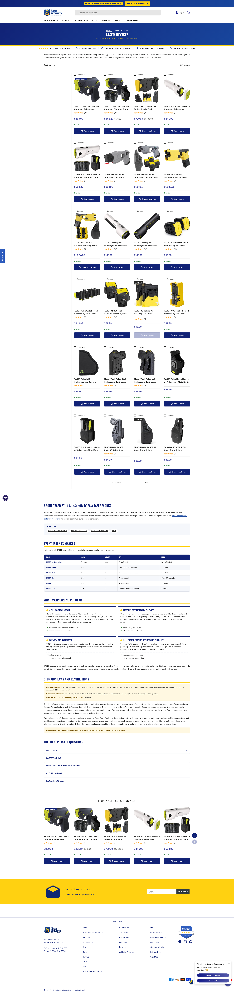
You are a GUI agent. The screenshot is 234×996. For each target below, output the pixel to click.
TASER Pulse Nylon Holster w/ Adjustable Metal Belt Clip (177, 382)
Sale (84, 966)
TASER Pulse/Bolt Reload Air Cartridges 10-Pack (86, 312)
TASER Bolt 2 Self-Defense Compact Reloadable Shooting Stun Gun (177, 109)
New (85, 961)
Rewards (123, 947)
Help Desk (154, 942)
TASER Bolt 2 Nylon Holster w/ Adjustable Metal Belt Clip (87, 450)
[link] (117, 482)
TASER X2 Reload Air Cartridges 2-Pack (143, 312)
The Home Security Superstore (60, 990)
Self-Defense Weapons (93, 932)
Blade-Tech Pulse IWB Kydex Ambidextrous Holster (144, 382)
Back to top (117, 922)
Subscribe (183, 891)
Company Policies (158, 947)
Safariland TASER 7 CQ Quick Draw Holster (175, 448)
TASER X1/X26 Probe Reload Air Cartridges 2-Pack (116, 314)
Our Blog (123, 942)
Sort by (47, 65)
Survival (86, 957)
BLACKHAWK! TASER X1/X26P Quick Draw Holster (113, 450)
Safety (86, 952)
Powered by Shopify (79, 990)
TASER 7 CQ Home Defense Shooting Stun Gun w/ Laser (175, 177)
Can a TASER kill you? (53, 758)
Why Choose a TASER (79, 531)
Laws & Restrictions (99, 531)
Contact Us (124, 937)
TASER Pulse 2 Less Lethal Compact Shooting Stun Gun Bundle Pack (116, 109)
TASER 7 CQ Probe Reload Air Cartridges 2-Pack (176, 312)
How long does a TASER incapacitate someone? (63, 765)
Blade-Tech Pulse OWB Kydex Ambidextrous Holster (115, 382)
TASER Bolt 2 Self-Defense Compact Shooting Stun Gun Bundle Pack (87, 177)
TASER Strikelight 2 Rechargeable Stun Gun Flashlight (115, 245)
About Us (123, 932)
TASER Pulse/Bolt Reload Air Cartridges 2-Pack (176, 244)
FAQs (114, 531)
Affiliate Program (126, 952)
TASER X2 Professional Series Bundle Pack (145, 107)
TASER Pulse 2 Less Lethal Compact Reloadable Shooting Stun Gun (86, 109)
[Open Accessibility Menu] (5, 498)
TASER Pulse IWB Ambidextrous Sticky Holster (84, 382)
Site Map (154, 957)
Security (86, 937)
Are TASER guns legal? (54, 773)
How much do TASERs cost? (55, 780)
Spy (84, 947)
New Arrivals (132, 20)
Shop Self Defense (136, 3)
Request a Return (158, 937)
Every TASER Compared (57, 531)
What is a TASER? (52, 750)
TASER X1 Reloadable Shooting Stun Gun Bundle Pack (147, 177)
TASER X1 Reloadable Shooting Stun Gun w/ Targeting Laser (114, 177)
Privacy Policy (156, 952)
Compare (81, 74)
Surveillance (88, 942)
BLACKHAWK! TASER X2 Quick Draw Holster (145, 448)
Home (109, 30)
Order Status (156, 932)
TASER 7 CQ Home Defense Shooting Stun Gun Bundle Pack (85, 245)
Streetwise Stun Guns (92, 971)
